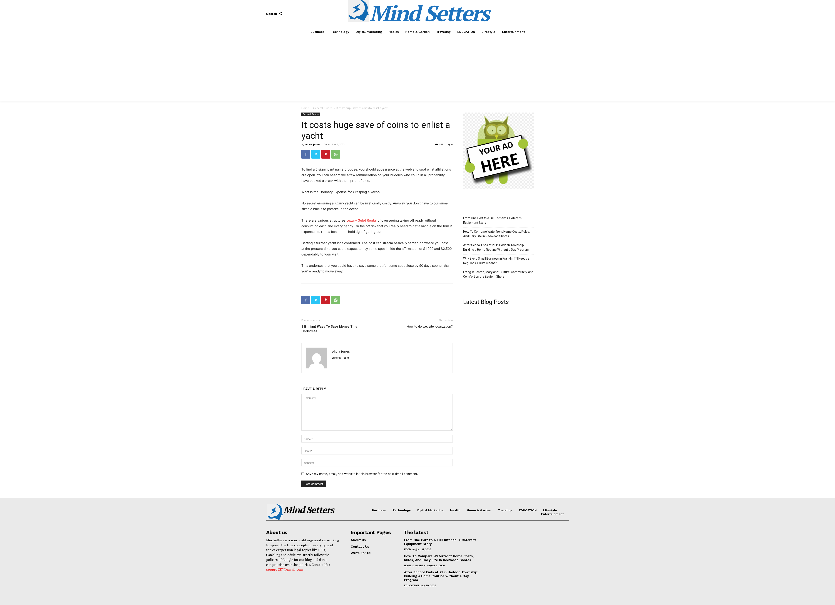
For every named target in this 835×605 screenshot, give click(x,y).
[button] (275, 13)
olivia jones (312, 144)
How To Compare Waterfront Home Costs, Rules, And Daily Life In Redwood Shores (496, 234)
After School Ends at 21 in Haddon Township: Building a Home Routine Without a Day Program (496, 247)
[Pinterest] (325, 154)
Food (407, 549)
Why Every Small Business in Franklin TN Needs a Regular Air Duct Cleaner (496, 261)
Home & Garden (415, 565)
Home (305, 108)
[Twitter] (315, 154)
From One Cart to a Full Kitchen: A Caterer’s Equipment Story (492, 220)
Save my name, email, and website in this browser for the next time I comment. (362, 474)
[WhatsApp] (335, 154)
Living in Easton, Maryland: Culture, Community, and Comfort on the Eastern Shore (498, 274)
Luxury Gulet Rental (361, 220)
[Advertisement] (417, 68)
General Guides (322, 108)
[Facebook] (305, 154)
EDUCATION (411, 585)
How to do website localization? (430, 326)
